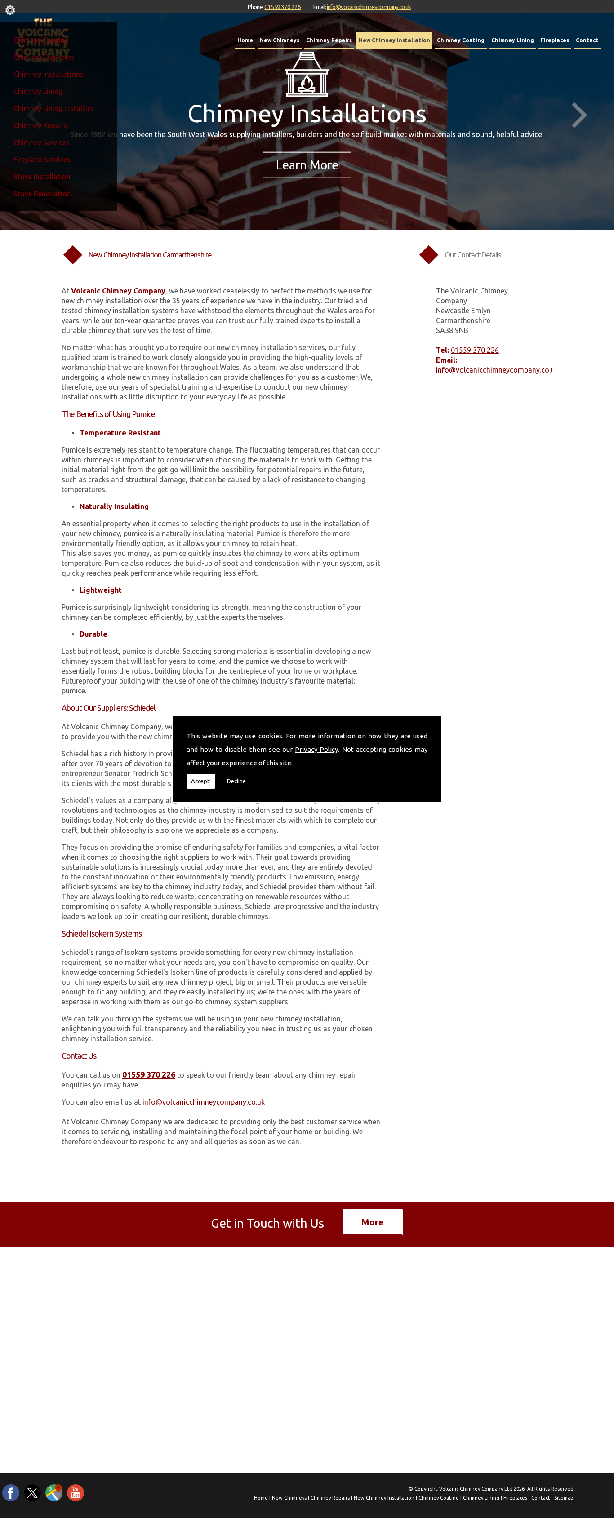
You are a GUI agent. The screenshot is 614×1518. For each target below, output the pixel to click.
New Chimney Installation (394, 40)
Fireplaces (555, 40)
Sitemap (564, 1497)
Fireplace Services (42, 159)
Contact (587, 40)
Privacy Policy (316, 749)
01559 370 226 (282, 6)
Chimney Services (41, 142)
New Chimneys (279, 40)
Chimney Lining (37, 91)
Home (245, 40)
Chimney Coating (41, 40)
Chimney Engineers (44, 57)
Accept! (201, 781)
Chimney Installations (48, 74)
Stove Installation (42, 177)
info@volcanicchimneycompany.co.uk (369, 6)
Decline (236, 781)
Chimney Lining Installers (53, 108)
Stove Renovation (42, 194)
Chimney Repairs (40, 125)
